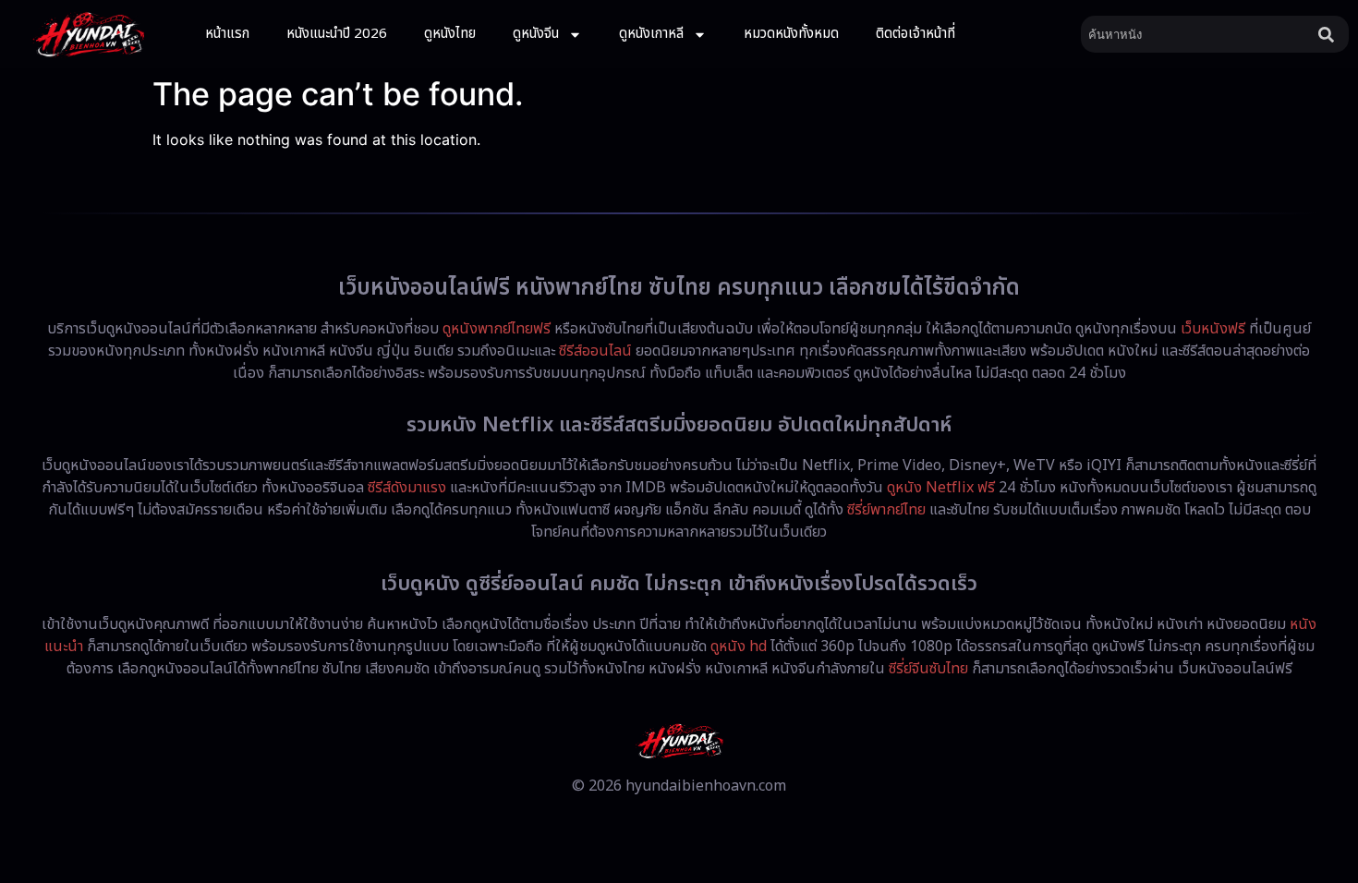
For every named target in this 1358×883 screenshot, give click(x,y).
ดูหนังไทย (450, 33)
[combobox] (1196, 34)
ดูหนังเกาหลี (651, 33)
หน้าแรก (227, 33)
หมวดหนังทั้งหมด (791, 33)
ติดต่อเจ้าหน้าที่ (915, 33)
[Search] (1330, 34)
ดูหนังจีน (536, 33)
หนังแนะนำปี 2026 (336, 33)
